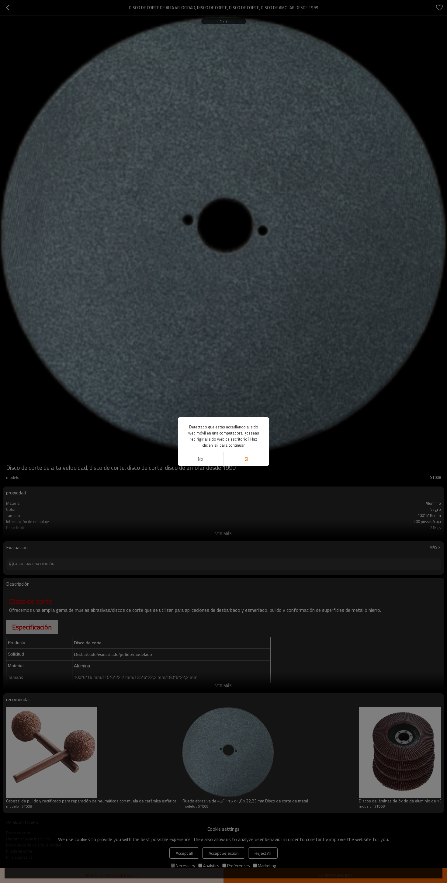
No (200, 458)
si (246, 458)
